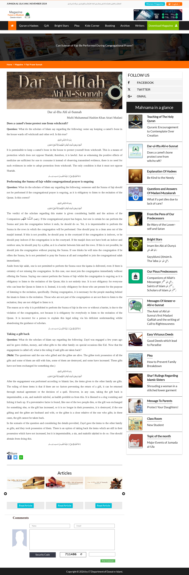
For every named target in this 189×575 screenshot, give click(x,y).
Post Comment (108, 561)
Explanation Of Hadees (162, 171)
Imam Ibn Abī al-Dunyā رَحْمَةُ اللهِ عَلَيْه (161, 247)
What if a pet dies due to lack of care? (162, 201)
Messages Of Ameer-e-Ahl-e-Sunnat (161, 303)
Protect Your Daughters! (162, 407)
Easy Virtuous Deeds (160, 334)
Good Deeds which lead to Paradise (162, 342)
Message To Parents (159, 400)
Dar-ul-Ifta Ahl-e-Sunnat (162, 146)
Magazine (19, 64)
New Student (155, 425)
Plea (76, 25)
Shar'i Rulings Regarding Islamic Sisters (162, 377)
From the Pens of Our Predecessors (160, 216)
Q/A (46, 25)
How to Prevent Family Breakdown (161, 364)
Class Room (154, 418)
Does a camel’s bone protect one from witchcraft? (160, 156)
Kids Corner (92, 25)
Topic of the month (159, 436)
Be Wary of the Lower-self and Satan (161, 226)
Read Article (25, 505)
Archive (125, 25)
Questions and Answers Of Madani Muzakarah (162, 191)
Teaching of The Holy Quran (160, 118)
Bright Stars (62, 25)
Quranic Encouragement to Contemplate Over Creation (162, 131)
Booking (110, 25)
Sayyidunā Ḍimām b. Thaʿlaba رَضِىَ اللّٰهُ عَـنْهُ (159, 258)
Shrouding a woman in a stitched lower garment (162, 388)
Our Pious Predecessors (162, 271)
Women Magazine (155, 3)
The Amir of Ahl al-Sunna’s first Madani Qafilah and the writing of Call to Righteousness (163, 317)
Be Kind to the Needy (160, 177)
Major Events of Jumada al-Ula (162, 444)
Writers (139, 25)
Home (9, 64)
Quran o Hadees (28, 25)
